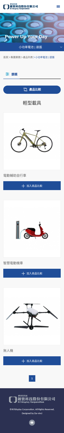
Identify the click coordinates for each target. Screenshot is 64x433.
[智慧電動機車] (32, 228)
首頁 (5, 57)
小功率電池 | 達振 (30, 47)
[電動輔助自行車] (32, 141)
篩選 (14, 74)
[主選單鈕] (58, 6)
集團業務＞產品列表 (22, 57)
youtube (32, 423)
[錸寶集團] (20, 6)
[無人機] (32, 316)
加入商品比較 (34, 185)
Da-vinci (38, 413)
